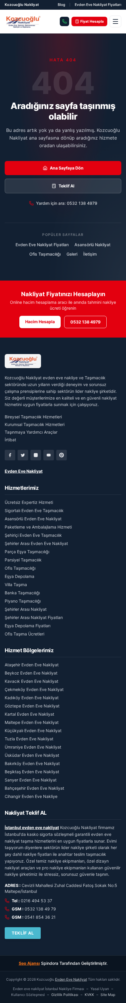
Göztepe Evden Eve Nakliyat (32, 705)
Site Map (108, 994)
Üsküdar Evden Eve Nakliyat (32, 755)
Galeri (72, 253)
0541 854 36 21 (40, 917)
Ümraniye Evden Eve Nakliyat (33, 746)
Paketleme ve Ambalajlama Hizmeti (38, 526)
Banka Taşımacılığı (22, 592)
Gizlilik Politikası (64, 994)
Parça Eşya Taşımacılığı (27, 551)
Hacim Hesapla (40, 321)
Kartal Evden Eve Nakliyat (29, 714)
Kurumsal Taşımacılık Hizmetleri (34, 424)
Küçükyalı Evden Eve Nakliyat (33, 730)
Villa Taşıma (16, 584)
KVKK (89, 994)
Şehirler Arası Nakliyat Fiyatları (34, 617)
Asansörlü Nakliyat (92, 244)
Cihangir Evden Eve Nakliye (31, 796)
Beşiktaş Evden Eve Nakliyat (32, 771)
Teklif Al (66, 185)
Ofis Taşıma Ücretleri (24, 633)
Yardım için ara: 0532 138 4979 (66, 203)
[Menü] (115, 21)
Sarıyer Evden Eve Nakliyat (31, 779)
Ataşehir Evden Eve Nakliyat (32, 664)
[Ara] (64, 21)
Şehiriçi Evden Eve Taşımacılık (33, 535)
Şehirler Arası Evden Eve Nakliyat (36, 543)
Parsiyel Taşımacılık (23, 559)
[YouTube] (48, 455)
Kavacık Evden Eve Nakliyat (31, 681)
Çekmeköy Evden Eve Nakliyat (34, 689)
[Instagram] (35, 455)
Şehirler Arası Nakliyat (26, 609)
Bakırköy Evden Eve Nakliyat (32, 763)
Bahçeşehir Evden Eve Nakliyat (34, 788)
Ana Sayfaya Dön (67, 167)
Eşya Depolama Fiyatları (27, 625)
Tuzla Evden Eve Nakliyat (29, 738)
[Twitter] (23, 455)
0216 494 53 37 (36, 900)
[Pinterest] (61, 455)
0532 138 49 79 (40, 908)
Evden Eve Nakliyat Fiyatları (98, 4)
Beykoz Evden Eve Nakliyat (31, 672)
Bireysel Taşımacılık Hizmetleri (33, 416)
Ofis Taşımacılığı (45, 253)
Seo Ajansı (29, 963)
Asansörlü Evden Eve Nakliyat (33, 518)
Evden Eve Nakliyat (23, 471)
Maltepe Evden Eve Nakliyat (32, 722)
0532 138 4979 (85, 321)
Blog (61, 4)
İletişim (90, 253)
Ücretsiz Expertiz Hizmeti (29, 502)
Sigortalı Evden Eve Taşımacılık (34, 510)
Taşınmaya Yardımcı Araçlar (31, 432)
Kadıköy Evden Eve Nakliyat (32, 697)
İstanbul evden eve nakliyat (32, 827)
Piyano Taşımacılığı (23, 600)
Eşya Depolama (19, 576)
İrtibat (10, 439)
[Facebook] (10, 455)
